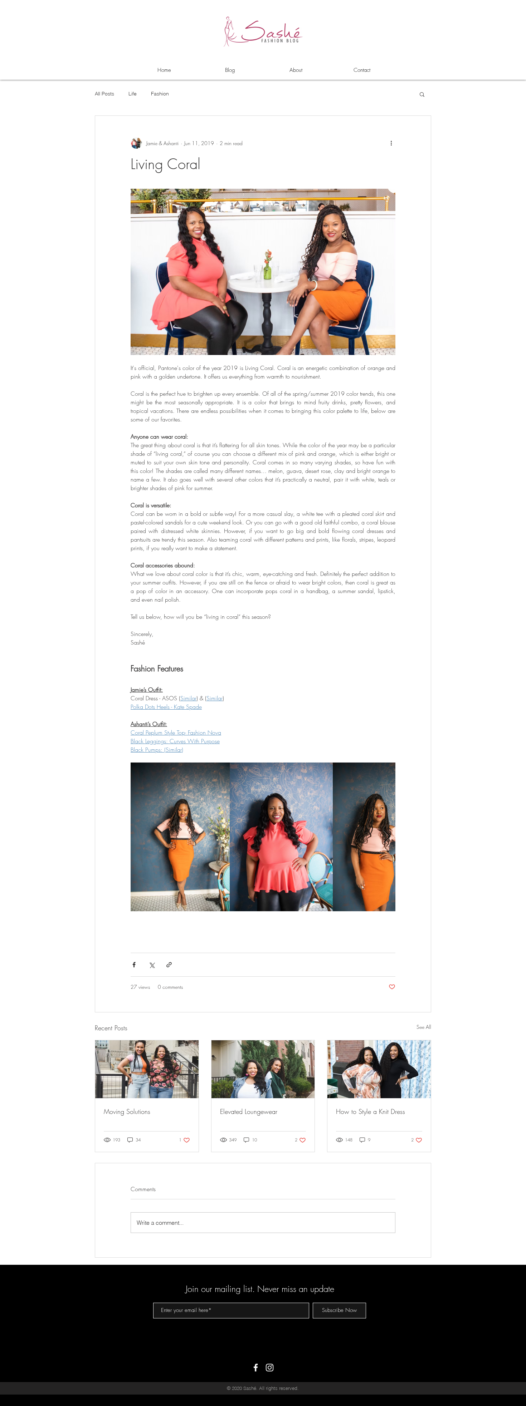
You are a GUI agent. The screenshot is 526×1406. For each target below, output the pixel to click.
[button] (422, 94)
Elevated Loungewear (248, 1111)
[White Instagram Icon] (269, 1367)
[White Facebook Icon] (255, 1367)
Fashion (160, 93)
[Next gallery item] (387, 837)
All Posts (104, 93)
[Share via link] (169, 964)
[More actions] (391, 143)
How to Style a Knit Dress (370, 1111)
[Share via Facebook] (134, 964)
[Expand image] (180, 837)
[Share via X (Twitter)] (151, 964)
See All (424, 1026)
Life (132, 93)
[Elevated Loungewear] (263, 1069)
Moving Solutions (127, 1111)
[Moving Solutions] (147, 1069)
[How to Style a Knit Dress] (379, 1069)
